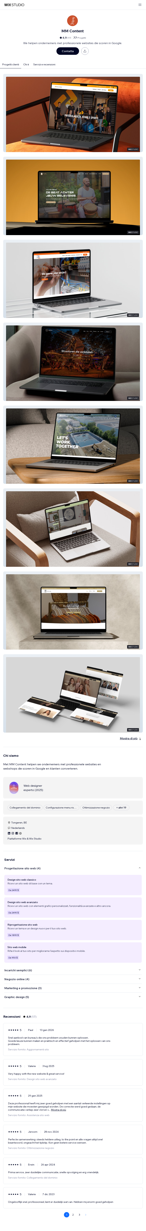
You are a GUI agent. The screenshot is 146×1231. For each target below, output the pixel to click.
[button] (73, 113)
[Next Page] (85, 1214)
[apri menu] (140, 4)
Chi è (26, 64)
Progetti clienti (10, 64)
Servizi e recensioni (44, 64)
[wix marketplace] (14, 5)
